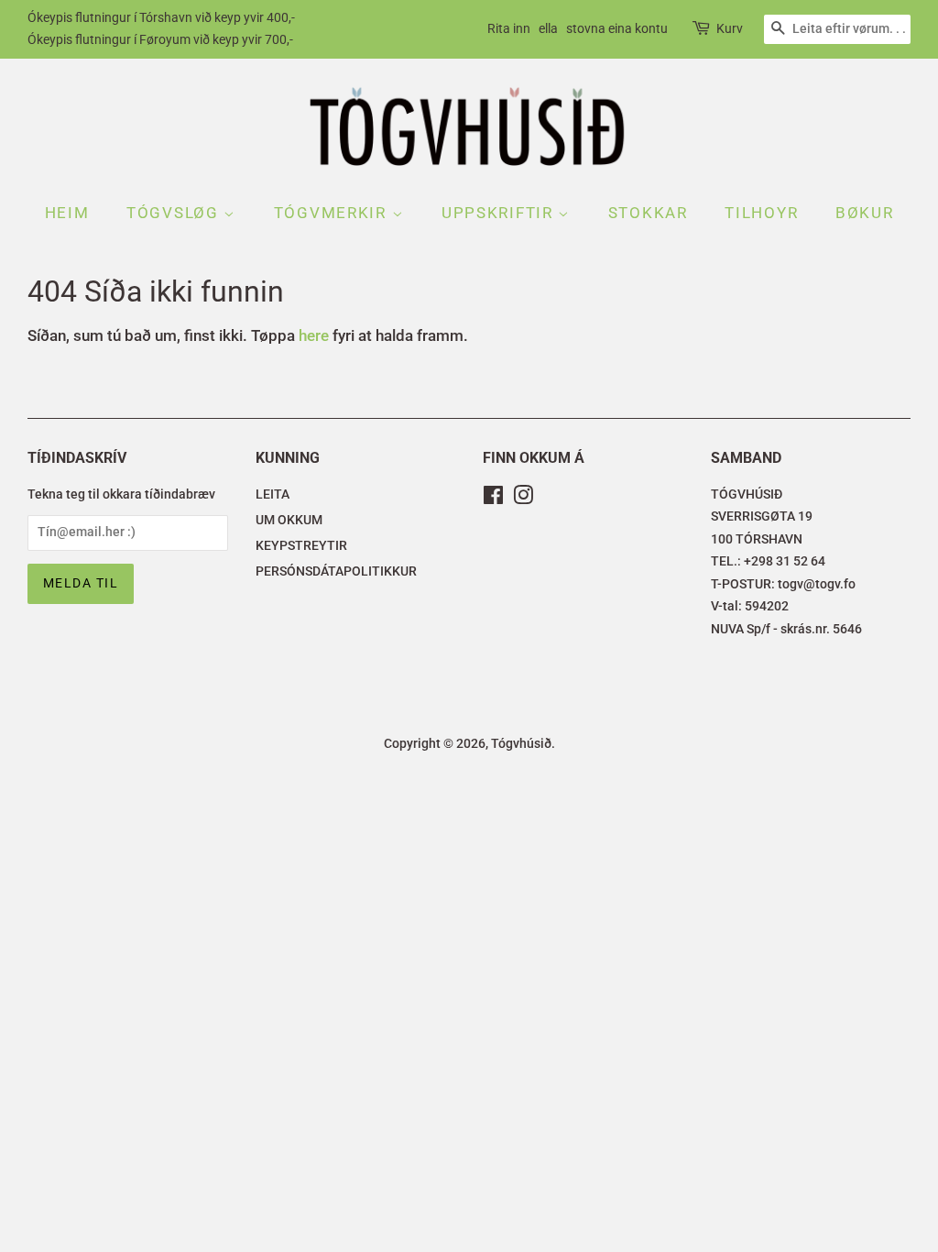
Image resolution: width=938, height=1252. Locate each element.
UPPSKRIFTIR (500, 212)
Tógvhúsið (521, 744)
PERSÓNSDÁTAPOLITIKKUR (336, 571)
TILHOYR (761, 212)
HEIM (67, 212)
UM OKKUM (289, 520)
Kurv (729, 28)
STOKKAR (648, 212)
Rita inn (508, 28)
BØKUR (864, 212)
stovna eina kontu (617, 28)
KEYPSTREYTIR (301, 546)
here (314, 335)
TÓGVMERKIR (333, 212)
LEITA (272, 494)
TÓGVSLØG (175, 212)
